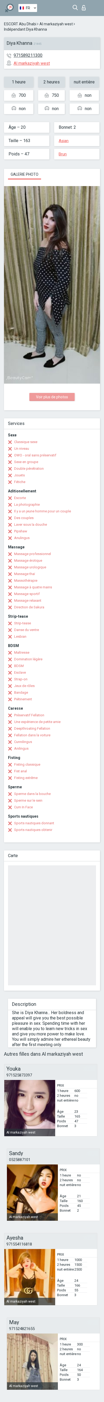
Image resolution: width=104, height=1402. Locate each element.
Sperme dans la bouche (32, 794)
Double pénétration (29, 469)
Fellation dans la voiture (32, 735)
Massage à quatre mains (33, 587)
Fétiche (19, 482)
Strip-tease (22, 623)
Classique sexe (25, 442)
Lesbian (20, 636)
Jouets (19, 475)
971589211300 (28, 55)
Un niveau (21, 449)
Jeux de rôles (24, 686)
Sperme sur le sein (28, 800)
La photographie (27, 505)
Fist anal (20, 771)
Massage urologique (30, 567)
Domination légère (28, 659)
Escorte (20, 498)
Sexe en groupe (26, 462)
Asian (64, 140)
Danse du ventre (26, 630)
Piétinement (23, 699)
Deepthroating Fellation (32, 728)
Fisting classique (27, 764)
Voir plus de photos (52, 397)
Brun (63, 154)
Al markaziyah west (56, 24)
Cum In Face (23, 807)
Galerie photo (24, 174)
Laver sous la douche (30, 525)
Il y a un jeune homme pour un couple (42, 511)
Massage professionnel (32, 554)
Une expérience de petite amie (37, 722)
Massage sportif (27, 594)
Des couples (24, 518)
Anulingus (22, 538)
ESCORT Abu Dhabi (20, 24)
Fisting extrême (26, 778)
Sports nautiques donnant (34, 823)
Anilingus (21, 748)
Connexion (85, 6)
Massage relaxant (27, 600)
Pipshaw (20, 531)
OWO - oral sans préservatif (35, 455)
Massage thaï (24, 574)
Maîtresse (21, 652)
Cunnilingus (23, 742)
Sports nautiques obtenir (33, 830)
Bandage (21, 692)
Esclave (20, 672)
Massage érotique (28, 561)
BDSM (19, 666)
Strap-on (20, 679)
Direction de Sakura (29, 607)
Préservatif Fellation (29, 715)
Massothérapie (25, 581)
